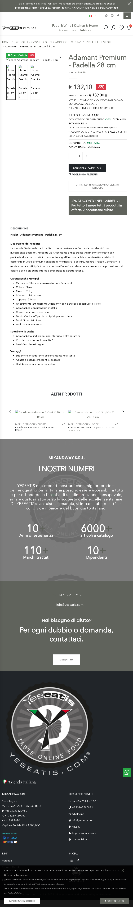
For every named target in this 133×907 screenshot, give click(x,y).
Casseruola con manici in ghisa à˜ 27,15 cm (91, 427)
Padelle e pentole (98, 42)
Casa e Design (41, 42)
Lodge (95, 424)
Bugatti (42, 424)
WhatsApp (78, 813)
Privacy (76, 826)
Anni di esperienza (36, 535)
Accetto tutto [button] (114, 901)
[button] (123, 871)
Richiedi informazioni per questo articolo (98, 186)
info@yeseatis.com (70, 605)
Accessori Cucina (68, 42)
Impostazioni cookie (84, 833)
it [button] (93, 15)
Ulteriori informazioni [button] (16, 875)
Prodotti (21, 42)
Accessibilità (79, 839)
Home (6, 42)
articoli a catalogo (96, 535)
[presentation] (10, 57)
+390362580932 (70, 595)
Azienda (7, 860)
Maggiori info (66, 659)
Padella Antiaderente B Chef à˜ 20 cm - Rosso (35, 428)
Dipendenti (96, 557)
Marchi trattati (36, 557)
